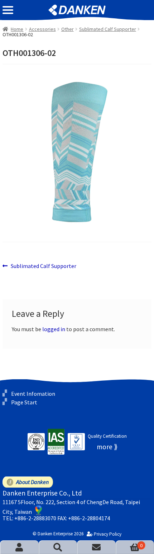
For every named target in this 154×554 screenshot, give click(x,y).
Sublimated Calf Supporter (107, 29)
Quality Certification (107, 436)
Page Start (24, 402)
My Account (19, 547)
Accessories (42, 29)
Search (58, 547)
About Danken (32, 481)
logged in (53, 329)
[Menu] (8, 10)
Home (17, 29)
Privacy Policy (107, 534)
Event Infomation (33, 393)
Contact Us (96, 547)
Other (67, 29)
